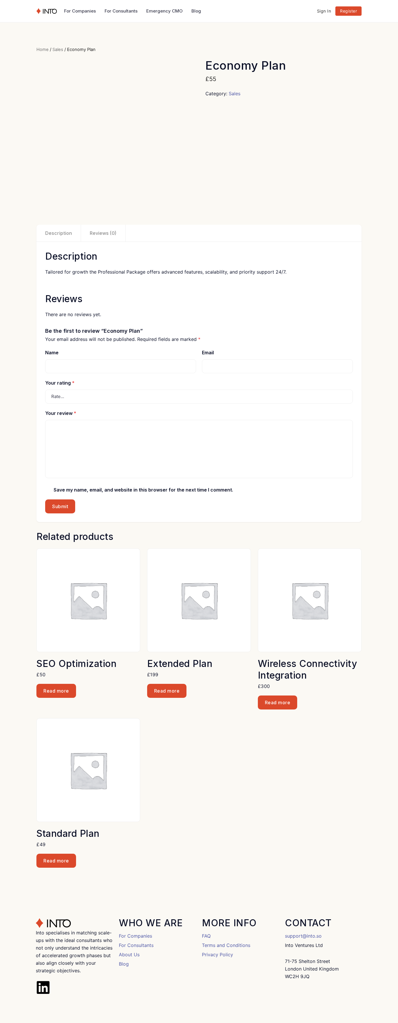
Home (42, 49)
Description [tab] (58, 233)
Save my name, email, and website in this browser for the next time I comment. (143, 490)
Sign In (324, 10)
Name (52, 352)
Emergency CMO (164, 11)
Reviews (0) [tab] (103, 233)
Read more (56, 691)
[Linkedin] (43, 987)
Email (208, 352)
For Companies (80, 11)
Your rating (60, 383)
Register (348, 10)
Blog (196, 11)
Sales (57, 49)
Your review (60, 413)
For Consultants (121, 11)
